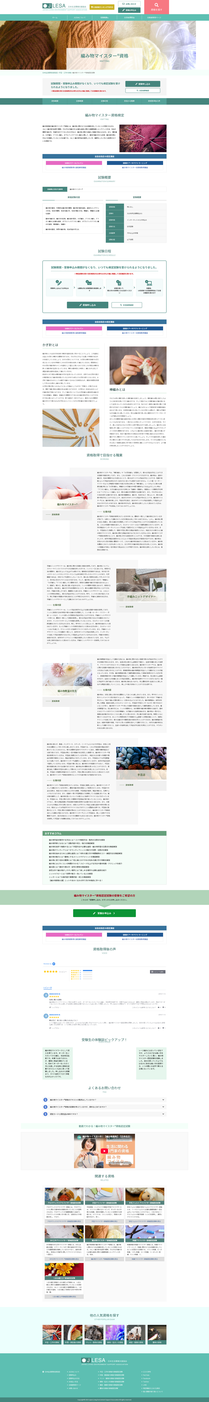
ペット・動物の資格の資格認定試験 (112, 1378)
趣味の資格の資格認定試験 (109, 1388)
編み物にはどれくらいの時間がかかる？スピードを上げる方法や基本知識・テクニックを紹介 (85, 863)
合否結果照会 (129, 17)
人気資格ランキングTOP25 (103, 7)
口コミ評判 (147, 1372)
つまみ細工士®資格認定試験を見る (64, 1296)
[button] (157, 971)
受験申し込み (144, 83)
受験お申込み (131, 10)
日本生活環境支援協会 (50, 72)
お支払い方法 (73, 1382)
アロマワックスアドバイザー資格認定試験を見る (64, 1221)
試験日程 (104, 101)
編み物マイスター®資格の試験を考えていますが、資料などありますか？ (78, 1107)
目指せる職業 (129, 101)
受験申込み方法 (74, 1378)
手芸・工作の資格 (65, 72)
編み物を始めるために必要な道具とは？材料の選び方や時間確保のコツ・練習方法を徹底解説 (85, 853)
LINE (145, 1385)
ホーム (54, 17)
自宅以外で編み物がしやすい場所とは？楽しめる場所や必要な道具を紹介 (77, 870)
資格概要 (54, 101)
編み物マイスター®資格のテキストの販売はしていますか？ (73, 1099)
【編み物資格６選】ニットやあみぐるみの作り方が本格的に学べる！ (76, 880)
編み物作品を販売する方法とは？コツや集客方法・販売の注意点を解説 (77, 840)
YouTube (146, 1375)
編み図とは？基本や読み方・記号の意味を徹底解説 (69, 867)
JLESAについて (80, 17)
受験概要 (103, 17)
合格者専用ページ (154, 17)
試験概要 (79, 101)
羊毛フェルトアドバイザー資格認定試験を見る (145, 1221)
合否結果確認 (144, 90)
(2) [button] (80, 970)
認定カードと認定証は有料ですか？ (64, 1114)
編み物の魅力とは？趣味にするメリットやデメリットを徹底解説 (74, 857)
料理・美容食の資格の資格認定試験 (112, 1375)
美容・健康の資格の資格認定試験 (111, 1385)
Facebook (146, 1378)
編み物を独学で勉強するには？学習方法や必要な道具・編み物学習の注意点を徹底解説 (83, 846)
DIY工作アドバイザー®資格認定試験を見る (64, 1259)
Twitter (146, 1382)
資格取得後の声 (154, 101)
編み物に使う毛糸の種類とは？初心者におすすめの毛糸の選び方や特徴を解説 (79, 860)
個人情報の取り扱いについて (153, 1391)
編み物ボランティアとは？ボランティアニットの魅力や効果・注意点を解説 (78, 850)
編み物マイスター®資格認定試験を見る (104, 1259)
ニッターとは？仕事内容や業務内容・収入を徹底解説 (70, 877)
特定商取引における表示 (151, 1388)
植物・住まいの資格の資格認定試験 (112, 1382)
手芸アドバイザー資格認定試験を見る (104, 1221)
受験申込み (72, 1375)
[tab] (48, 988)
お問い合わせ (131, 4)
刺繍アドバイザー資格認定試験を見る (145, 1259)
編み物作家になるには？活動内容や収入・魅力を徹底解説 (71, 843)
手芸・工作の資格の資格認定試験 (111, 1372)
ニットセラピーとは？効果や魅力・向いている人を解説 (71, 873)
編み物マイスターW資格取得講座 (135, 167)
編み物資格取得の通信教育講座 (74, 167)
